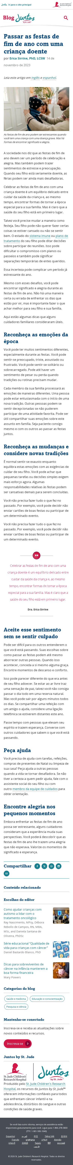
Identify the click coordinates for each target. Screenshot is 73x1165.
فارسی (36, 1146)
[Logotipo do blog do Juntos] (19, 18)
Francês (15, 1139)
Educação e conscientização (47, 998)
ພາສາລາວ (30, 1139)
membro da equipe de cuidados (35, 789)
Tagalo (38, 1143)
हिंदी (49, 1143)
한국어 (64, 1136)
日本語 (25, 1143)
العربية (24, 1136)
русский (61, 1143)
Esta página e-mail (6, 873)
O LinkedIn (58, 866)
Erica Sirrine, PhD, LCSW (28, 58)
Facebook (37, 866)
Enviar (51, 866)
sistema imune (40, 236)
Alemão (57, 1139)
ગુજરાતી (11, 1143)
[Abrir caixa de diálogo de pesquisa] (66, 18)
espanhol (49, 78)
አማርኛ (44, 1139)
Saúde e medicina (16, 998)
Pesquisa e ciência (16, 1006)
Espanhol (10, 1136)
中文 (36, 1136)
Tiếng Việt (49, 1136)
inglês (35, 78)
